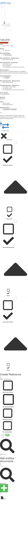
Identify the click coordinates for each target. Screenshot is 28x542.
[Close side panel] (0, 122)
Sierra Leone (8, 55)
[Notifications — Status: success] (4, 23)
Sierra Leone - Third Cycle (10, 109)
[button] (1, 124)
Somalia (7, 77)
